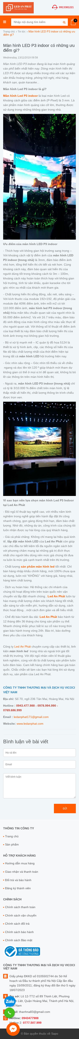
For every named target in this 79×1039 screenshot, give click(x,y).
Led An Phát (22, 646)
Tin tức (21, 31)
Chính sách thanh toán (20, 907)
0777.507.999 (32, 1022)
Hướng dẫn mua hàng (20, 863)
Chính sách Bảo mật (18, 940)
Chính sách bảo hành (19, 932)
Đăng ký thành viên (18, 888)
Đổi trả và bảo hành (18, 880)
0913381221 (66, 7)
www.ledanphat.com (30, 723)
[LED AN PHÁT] (18, 7)
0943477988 (30, 1018)
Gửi (65, 808)
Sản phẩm (12, 844)
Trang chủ (9, 31)
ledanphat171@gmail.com (31, 717)
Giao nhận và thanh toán (21, 871)
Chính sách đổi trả (17, 923)
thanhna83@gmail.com (34, 1011)
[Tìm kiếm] (64, 22)
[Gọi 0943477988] (9, 1013)
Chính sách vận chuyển (20, 915)
